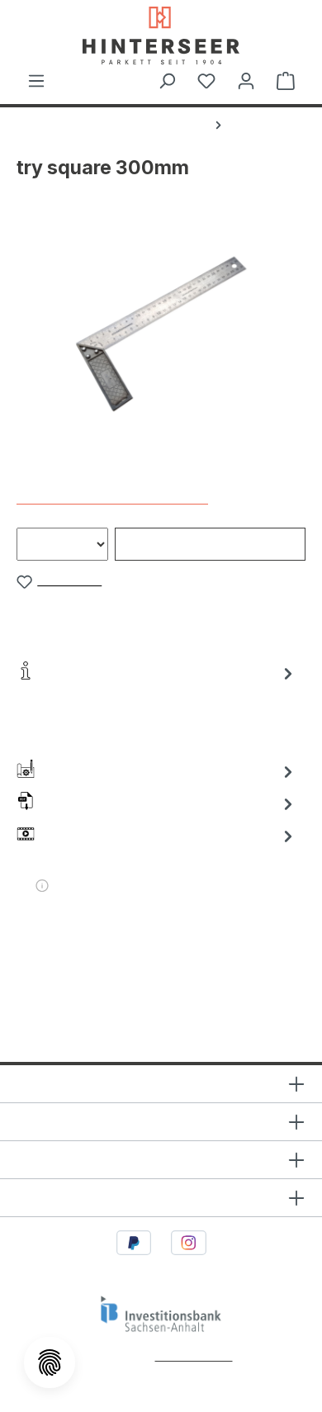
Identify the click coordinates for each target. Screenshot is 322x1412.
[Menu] (36, 80)
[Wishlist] (206, 80)
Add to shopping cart (210, 544)
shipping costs (194, 1355)
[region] (161, 333)
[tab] (157, 706)
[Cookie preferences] (49, 1362)
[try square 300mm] (160, 333)
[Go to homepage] (161, 35)
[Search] (167, 80)
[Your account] (246, 80)
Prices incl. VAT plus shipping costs (112, 498)
